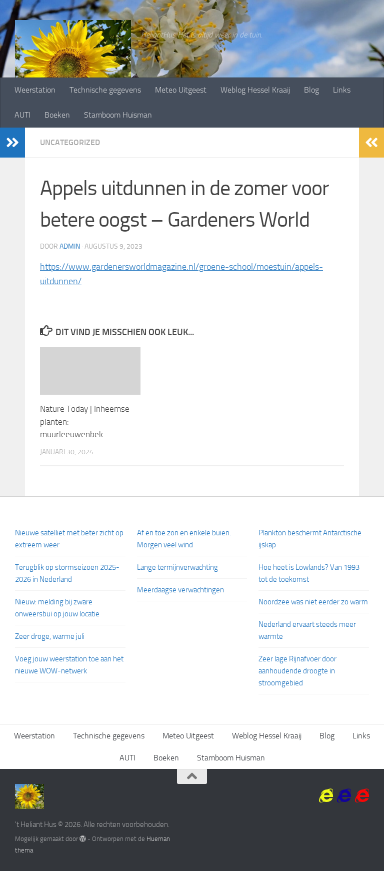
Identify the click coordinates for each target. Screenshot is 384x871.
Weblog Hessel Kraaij (255, 90)
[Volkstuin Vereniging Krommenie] (326, 796)
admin (70, 246)
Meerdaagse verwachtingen (180, 589)
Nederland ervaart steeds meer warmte (307, 630)
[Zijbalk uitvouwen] (12, 143)
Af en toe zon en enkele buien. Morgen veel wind (184, 538)
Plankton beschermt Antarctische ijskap (310, 538)
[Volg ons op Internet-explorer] (362, 796)
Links (341, 90)
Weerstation (35, 90)
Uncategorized (70, 142)
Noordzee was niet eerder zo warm (313, 601)
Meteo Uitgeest (180, 90)
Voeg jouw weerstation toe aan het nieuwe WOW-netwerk (69, 664)
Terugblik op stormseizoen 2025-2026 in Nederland (67, 573)
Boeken (57, 115)
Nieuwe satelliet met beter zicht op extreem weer (69, 538)
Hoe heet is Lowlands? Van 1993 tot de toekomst (309, 573)
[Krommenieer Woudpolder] (344, 796)
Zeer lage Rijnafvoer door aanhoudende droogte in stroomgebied (297, 670)
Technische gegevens (105, 90)
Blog (311, 90)
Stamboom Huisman (118, 115)
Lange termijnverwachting (177, 567)
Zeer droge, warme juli (49, 636)
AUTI (22, 115)
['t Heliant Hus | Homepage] (73, 70)
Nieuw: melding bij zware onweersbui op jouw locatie (57, 607)
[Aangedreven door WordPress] (83, 838)
